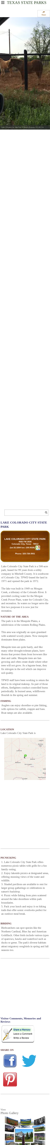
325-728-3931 (28, 553)
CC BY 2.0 (39, 127)
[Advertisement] (22, 504)
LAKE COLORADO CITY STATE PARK (25, 539)
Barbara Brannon (29, 127)
